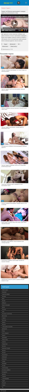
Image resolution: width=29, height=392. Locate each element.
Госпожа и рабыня (6, 370)
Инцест (3, 335)
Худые (5, 44)
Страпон (4, 376)
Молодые (4, 363)
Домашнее (12, 44)
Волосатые (5, 46)
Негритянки (4, 354)
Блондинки (4, 372)
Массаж (4, 324)
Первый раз (4, 344)
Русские (4, 382)
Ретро (3, 331)
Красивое (4, 292)
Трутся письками (6, 305)
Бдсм (3, 298)
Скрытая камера (6, 294)
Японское (4, 359)
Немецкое (4, 357)
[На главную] (9, 3)
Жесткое (4, 320)
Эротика (4, 374)
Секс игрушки (5, 333)
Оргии (3, 307)
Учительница (5, 367)
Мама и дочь (5, 290)
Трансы (3, 322)
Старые (3, 385)
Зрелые (4, 350)
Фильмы (4, 296)
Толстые (4, 309)
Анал (3, 311)
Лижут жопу (14, 46)
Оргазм (3, 300)
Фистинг (4, 346)
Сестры (3, 365)
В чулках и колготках (7, 313)
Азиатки (4, 341)
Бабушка (4, 303)
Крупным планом (6, 348)
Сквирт (3, 361)
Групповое (4, 337)
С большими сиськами (7, 326)
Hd (18, 44)
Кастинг (4, 352)
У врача (4, 318)
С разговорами (5, 378)
